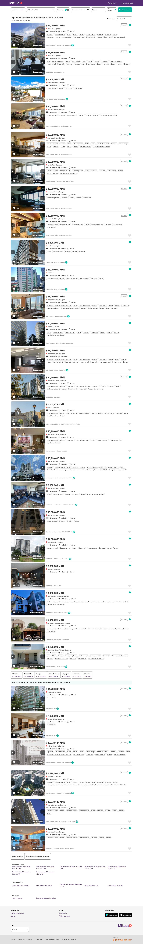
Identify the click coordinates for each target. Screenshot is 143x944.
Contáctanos (63, 913)
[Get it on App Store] (125, 915)
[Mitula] (16, 2)
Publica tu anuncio (64, 916)
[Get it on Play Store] (111, 915)
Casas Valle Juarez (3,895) (20, 885)
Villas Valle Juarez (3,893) (44, 885)
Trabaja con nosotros (17, 913)
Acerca (13, 916)
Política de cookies (52, 939)
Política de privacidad (69, 939)
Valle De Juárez (17, 898)
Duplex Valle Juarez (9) (91, 885)
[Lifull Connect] (122, 940)
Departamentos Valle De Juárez (46, 898)
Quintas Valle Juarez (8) (115, 885)
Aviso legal (39, 939)
